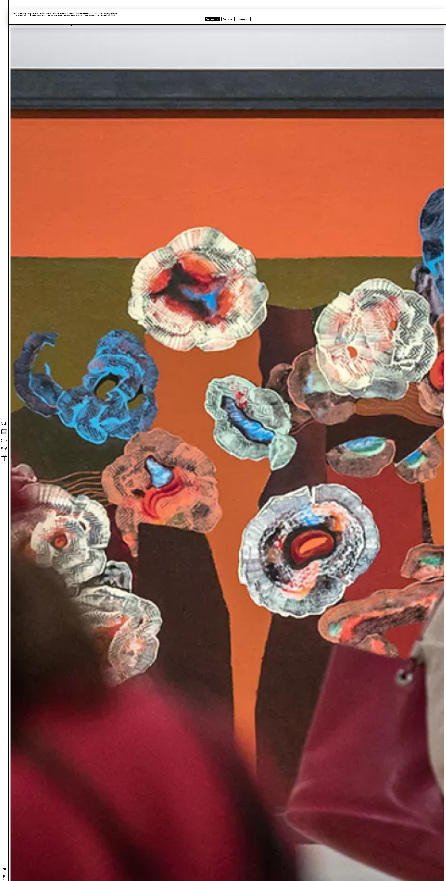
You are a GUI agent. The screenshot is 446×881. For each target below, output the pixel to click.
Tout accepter (212, 19)
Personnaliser (243, 19)
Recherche (4, 423)
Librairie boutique (4, 458)
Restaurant (4, 449)
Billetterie (4, 440)
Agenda (4, 432)
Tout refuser (228, 19)
